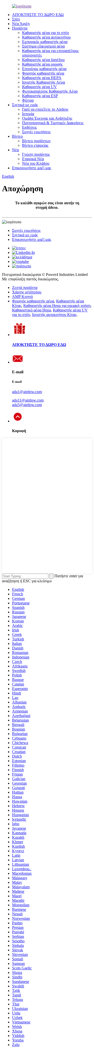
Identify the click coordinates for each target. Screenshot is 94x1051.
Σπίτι (16, 19)
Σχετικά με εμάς (25, 105)
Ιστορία (28, 114)
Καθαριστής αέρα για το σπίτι (45, 33)
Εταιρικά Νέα (33, 159)
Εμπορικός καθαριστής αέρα (44, 42)
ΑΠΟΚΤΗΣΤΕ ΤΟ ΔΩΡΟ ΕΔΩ (38, 15)
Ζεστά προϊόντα (24, 287)
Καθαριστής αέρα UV (39, 87)
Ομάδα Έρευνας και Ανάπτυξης (47, 118)
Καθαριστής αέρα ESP (40, 96)
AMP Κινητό (22, 296)
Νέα (15, 150)
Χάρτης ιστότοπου (26, 292)
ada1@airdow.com (27, 392)
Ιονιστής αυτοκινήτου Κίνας (54, 314)
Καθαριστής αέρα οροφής (42, 64)
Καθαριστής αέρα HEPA (41, 78)
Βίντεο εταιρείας (35, 145)
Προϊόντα (19, 28)
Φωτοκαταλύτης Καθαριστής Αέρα (49, 91)
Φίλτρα (28, 100)
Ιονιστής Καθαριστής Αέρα (43, 82)
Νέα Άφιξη (21, 24)
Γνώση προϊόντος (36, 154)
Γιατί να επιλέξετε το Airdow (45, 109)
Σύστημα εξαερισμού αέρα (43, 46)
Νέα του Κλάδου (35, 163)
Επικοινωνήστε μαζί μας (31, 168)
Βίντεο (17, 136)
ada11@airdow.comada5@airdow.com (28, 402)
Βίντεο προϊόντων (36, 141)
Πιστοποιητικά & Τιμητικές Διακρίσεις (52, 123)
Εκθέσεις (29, 127)
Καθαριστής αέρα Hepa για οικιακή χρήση (56, 305)
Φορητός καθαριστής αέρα (43, 73)
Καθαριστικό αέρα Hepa (31, 310)
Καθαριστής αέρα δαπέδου (43, 60)
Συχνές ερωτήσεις (36, 132)
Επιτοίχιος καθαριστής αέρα (44, 69)
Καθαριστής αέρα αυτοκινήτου (46, 37)
